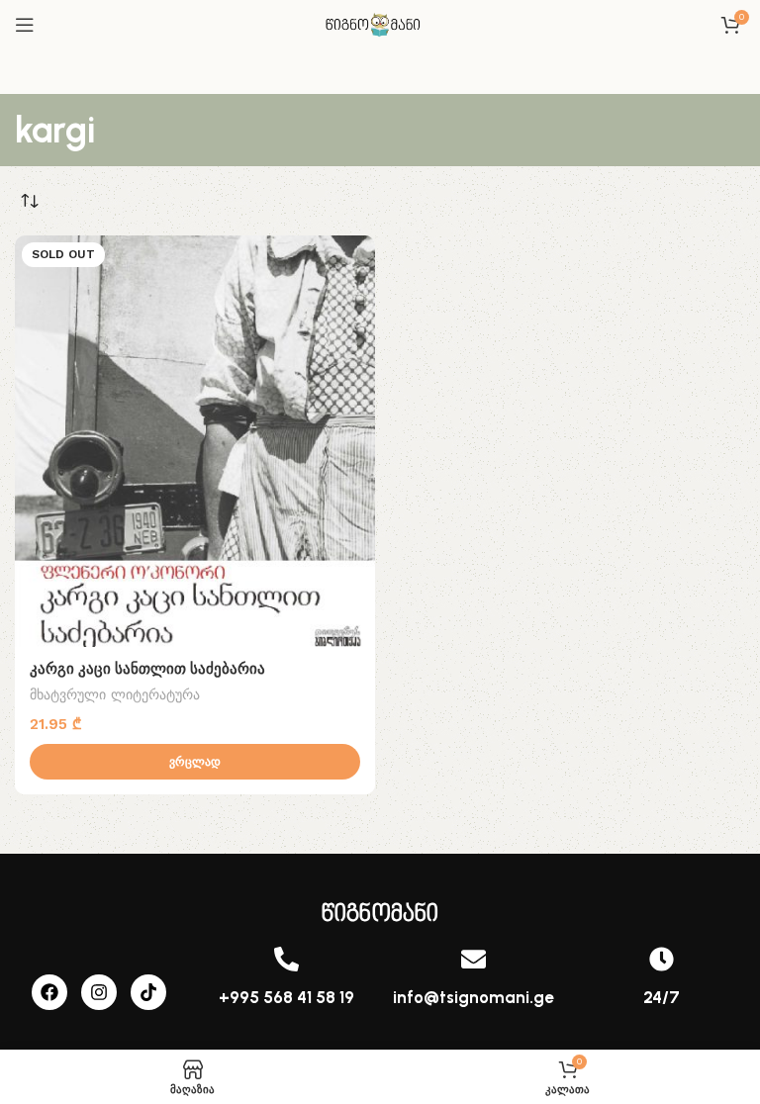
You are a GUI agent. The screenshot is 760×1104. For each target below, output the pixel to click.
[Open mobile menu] (25, 25)
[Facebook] (49, 992)
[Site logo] (380, 24)
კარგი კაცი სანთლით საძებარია (147, 669)
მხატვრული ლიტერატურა (115, 694)
